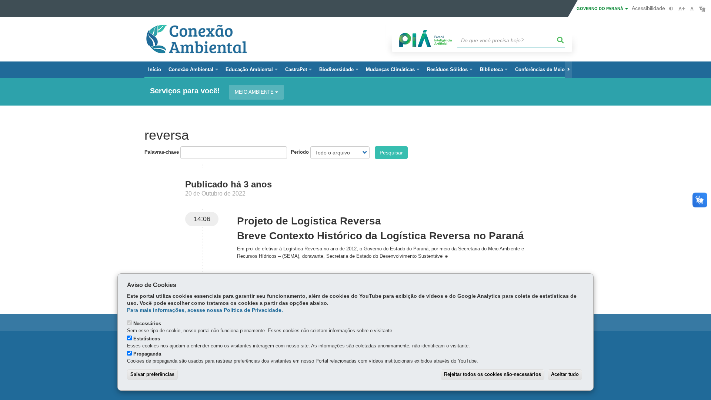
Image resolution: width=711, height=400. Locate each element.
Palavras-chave (161, 152)
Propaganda (147, 354)
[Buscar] (561, 40)
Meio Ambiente (255, 92)
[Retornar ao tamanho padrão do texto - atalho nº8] (692, 8)
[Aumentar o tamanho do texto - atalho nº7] (681, 8)
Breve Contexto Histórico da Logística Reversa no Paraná (380, 235)
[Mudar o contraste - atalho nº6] (671, 8)
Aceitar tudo (565, 374)
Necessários (147, 323)
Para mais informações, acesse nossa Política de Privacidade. (205, 310)
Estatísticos (146, 338)
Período (300, 152)
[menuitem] (193, 69)
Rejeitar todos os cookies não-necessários (492, 374)
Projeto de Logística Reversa (309, 221)
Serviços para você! (185, 91)
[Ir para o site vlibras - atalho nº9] (702, 8)
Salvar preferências (152, 374)
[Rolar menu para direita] (568, 69)
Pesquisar (391, 153)
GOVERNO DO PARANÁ (600, 8)
